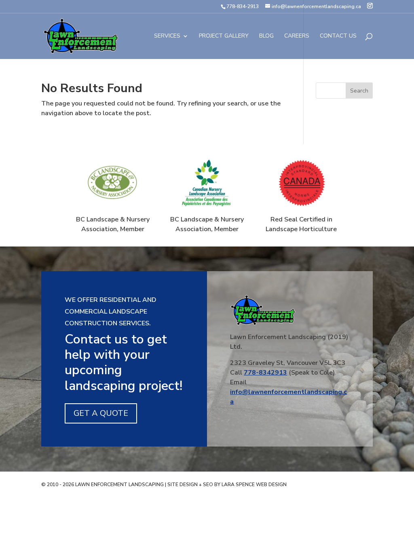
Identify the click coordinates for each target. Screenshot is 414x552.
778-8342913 (265, 372)
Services (167, 36)
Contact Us (338, 36)
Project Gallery (224, 36)
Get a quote (101, 413)
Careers (296, 36)
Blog (266, 36)
